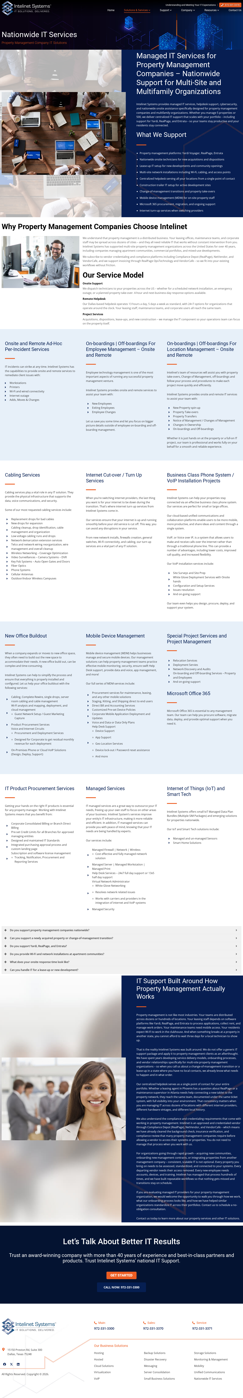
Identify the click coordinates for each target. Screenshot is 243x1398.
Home (110, 10)
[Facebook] (5, 1364)
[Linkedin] (18, 1364)
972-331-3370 (232, 5)
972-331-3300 (104, 1328)
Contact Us (235, 10)
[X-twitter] (11, 1364)
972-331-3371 (202, 1328)
